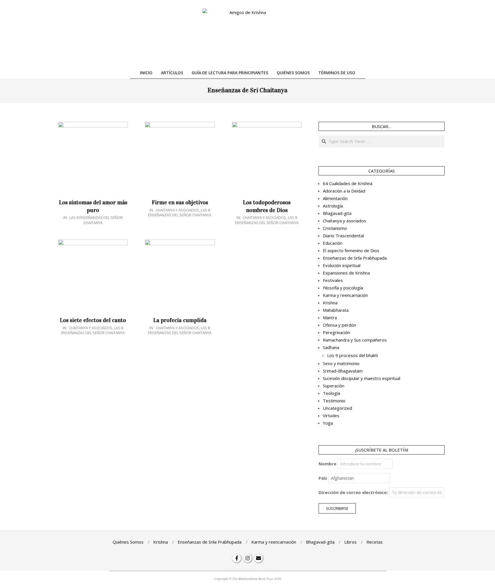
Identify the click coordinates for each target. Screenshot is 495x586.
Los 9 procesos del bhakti (352, 355)
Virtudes (331, 415)
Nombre (327, 464)
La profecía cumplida (180, 320)
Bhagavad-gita (337, 213)
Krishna (330, 302)
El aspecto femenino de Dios (351, 250)
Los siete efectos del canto (93, 320)
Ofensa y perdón (339, 325)
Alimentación (335, 198)
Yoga (328, 423)
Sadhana (331, 347)
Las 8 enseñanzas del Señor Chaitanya (96, 220)
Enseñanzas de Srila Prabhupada (355, 258)
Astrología (333, 206)
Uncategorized (337, 408)
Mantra (330, 317)
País (323, 478)
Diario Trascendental (343, 235)
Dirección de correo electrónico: (353, 492)
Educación (332, 243)
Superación (333, 386)
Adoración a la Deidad (344, 191)
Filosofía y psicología (343, 288)
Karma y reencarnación (345, 295)
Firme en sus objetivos (180, 202)
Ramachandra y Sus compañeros (355, 340)
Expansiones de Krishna (346, 273)
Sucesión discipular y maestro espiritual (361, 378)
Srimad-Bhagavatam (343, 371)
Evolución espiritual (341, 265)
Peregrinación (336, 332)
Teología (331, 393)
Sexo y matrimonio (341, 363)
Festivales (333, 280)
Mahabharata (336, 310)
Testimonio (334, 400)
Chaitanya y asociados (177, 210)
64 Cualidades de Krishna (347, 183)
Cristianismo (335, 228)
